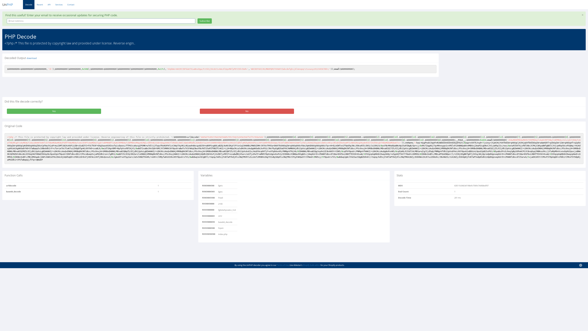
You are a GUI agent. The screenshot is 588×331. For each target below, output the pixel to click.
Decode (28, 4)
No (246, 111)
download (32, 58)
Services (59, 4)
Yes (54, 111)
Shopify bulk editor (311, 265)
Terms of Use (283, 265)
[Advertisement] (469, 74)
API (49, 4)
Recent (40, 4)
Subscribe (205, 20)
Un (7, 4)
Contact (70, 4)
